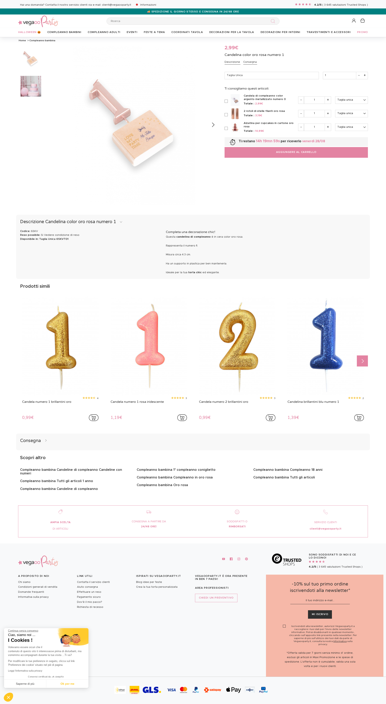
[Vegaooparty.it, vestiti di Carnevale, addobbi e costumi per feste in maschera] (38, 19)
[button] (8, 697)
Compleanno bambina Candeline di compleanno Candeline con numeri (71, 471)
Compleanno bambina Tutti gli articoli (284, 477)
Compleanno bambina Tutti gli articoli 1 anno (56, 481)
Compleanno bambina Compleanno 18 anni (287, 469)
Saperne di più (25, 683)
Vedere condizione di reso (61, 235)
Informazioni (148, 5)
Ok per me (67, 683)
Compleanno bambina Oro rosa (162, 485)
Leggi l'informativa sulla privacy (25, 670)
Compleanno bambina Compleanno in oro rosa (175, 477)
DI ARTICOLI (60, 529)
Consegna (250, 62)
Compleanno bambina (42, 40)
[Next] (213, 124)
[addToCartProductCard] (94, 418)
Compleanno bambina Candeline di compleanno (59, 489)
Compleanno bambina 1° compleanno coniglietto (176, 469)
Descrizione (232, 62)
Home (22, 40)
